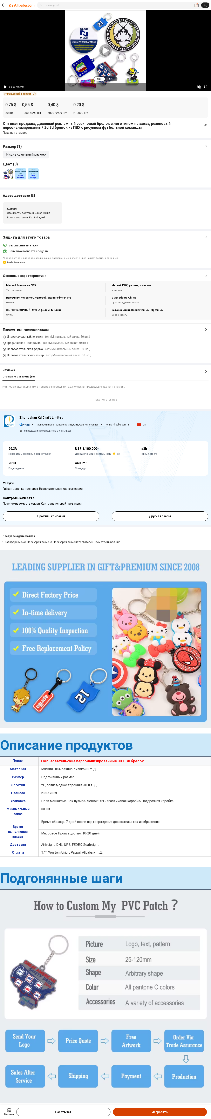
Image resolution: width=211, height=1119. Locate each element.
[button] (20, 94)
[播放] (5, 87)
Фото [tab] (111, 79)
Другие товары (160, 516)
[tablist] (105, 78)
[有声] (199, 87)
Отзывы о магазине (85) (18, 376)
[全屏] (206, 87)
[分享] (205, 125)
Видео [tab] (99, 79)
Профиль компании (51, 516)
